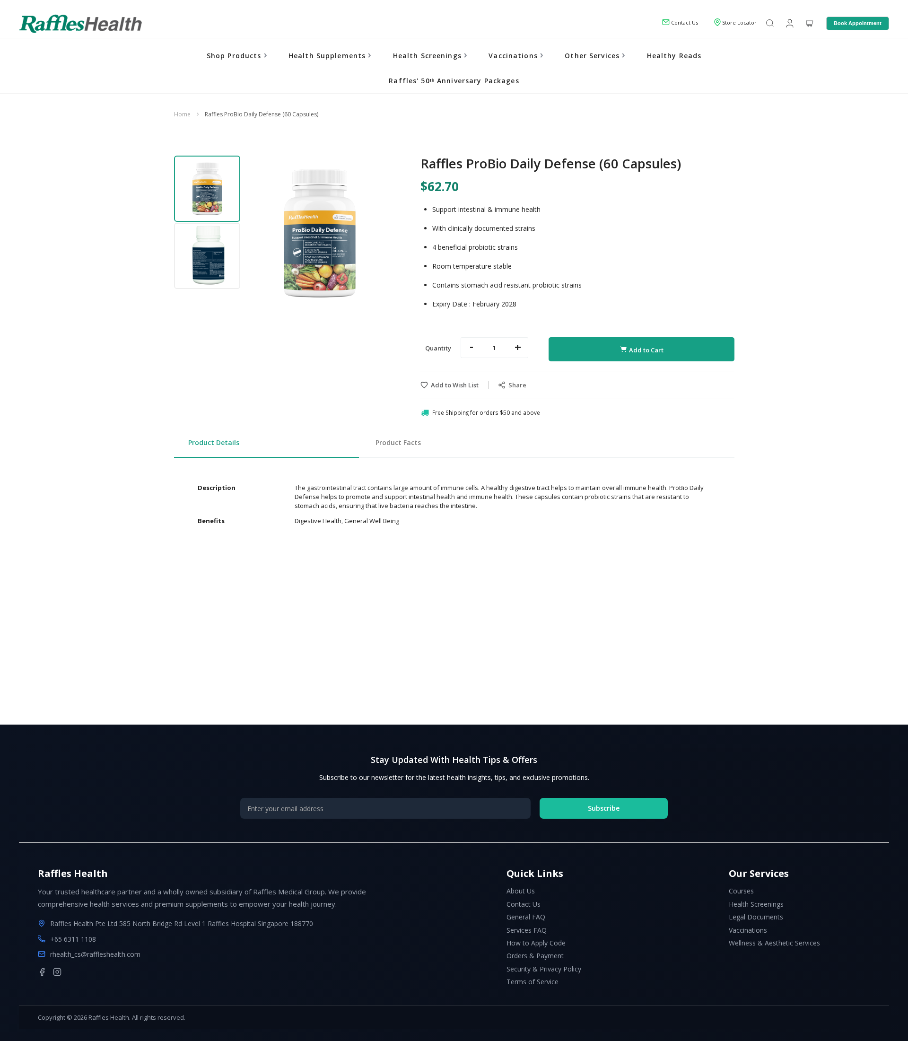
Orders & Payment (535, 955)
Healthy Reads (674, 55)
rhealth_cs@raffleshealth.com (95, 954)
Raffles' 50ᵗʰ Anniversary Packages (454, 80)
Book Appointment (858, 23)
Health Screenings (428, 55)
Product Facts (398, 442)
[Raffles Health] (80, 23)
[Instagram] (57, 972)
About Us (520, 890)
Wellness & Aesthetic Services (774, 942)
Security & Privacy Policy (543, 968)
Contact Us (523, 904)
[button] (207, 188)
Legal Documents (756, 916)
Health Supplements (328, 55)
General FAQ (525, 916)
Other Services (593, 55)
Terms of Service (532, 981)
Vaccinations (514, 55)
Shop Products (235, 55)
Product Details (213, 442)
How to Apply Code (536, 942)
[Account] (788, 22)
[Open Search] (770, 24)
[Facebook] (42, 972)
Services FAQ (526, 930)
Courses (741, 890)
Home (182, 114)
